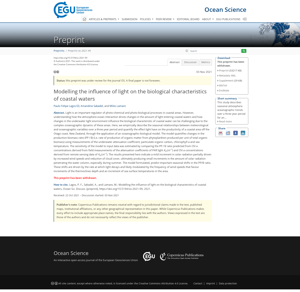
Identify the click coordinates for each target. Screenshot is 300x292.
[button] (187, 50)
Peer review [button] (164, 19)
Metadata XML (227, 75)
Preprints (59, 50)
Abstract (175, 62)
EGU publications (228, 19)
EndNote (224, 90)
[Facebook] (235, 133)
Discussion (190, 62)
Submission (129, 19)
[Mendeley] (220, 133)
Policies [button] (145, 19)
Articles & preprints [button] (103, 19)
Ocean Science (225, 9)
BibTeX (223, 85)
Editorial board (188, 19)
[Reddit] (228, 133)
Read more (225, 121)
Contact (197, 283)
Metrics (205, 62)
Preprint (224, 70)
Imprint (210, 283)
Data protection (228, 283)
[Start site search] (243, 51)
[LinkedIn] (243, 133)
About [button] (207, 19)
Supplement (226, 80)
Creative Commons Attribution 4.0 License (163, 283)
